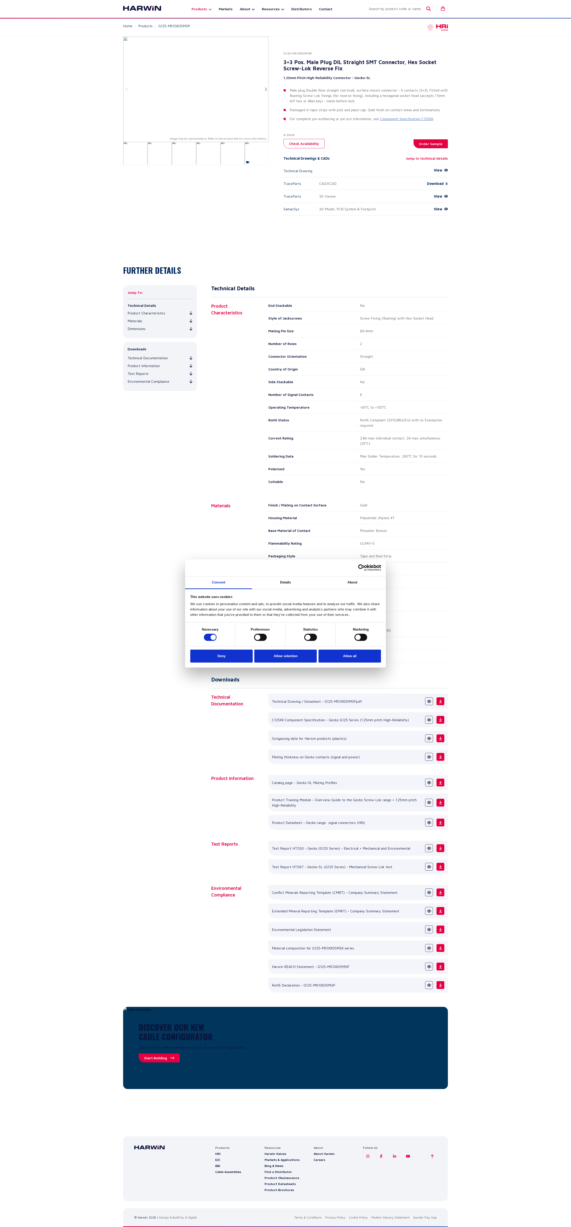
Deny (221, 656)
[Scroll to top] (432, 1156)
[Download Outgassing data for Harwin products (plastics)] (440, 738)
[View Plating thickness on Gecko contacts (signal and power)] (429, 757)
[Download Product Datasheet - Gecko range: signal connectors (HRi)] (440, 822)
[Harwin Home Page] (138, 9)
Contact (325, 9)
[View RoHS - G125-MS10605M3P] (429, 985)
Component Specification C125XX (406, 119)
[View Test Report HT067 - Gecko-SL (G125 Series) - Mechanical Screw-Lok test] (429, 867)
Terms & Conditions (308, 1217)
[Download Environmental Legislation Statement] (440, 929)
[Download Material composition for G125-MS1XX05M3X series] (440, 948)
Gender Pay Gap (425, 1217)
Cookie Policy (358, 1217)
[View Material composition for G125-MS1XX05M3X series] (429, 948)
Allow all (349, 656)
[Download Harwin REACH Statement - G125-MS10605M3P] (440, 966)
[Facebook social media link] (381, 1156)
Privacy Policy (335, 1217)
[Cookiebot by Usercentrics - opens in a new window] (361, 567)
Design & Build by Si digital (178, 1217)
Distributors (301, 9)
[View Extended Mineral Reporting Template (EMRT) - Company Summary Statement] (429, 911)
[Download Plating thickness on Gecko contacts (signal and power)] (440, 757)
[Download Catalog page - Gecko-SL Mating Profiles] (440, 782)
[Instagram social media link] (368, 1156)
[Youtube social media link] (408, 1156)
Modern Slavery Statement (390, 1217)
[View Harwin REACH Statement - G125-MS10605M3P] (429, 966)
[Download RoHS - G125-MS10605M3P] (440, 985)
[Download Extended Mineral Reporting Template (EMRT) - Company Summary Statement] (440, 911)
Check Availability (304, 144)
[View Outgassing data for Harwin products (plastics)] (429, 738)
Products (145, 26)
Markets (226, 9)
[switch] (260, 637)
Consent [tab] (218, 582)
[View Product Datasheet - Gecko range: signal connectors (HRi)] (429, 822)
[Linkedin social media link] (394, 1156)
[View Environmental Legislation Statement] (429, 929)
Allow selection (286, 656)
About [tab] (352, 582)
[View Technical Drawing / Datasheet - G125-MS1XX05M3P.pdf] (429, 701)
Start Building (155, 1058)
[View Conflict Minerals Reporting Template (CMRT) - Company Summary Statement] (429, 892)
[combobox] (399, 9)
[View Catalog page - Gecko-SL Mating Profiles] (429, 782)
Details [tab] (285, 582)
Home (127, 26)
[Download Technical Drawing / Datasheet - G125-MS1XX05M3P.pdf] (440, 701)
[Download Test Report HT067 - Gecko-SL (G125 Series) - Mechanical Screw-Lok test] (440, 867)
